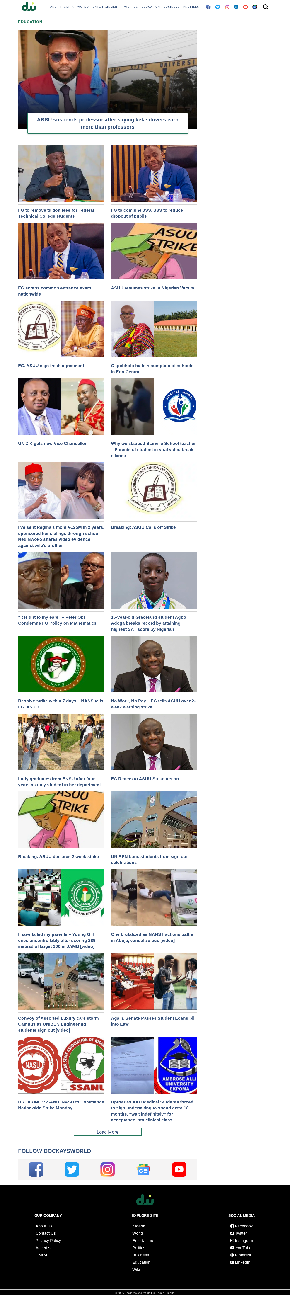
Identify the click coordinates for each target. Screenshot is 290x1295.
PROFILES (191, 6)
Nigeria (138, 1226)
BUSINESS (172, 6)
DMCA (42, 1255)
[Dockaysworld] (30, 7)
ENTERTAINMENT (106, 6)
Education (141, 1262)
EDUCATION (151, 6)
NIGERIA (67, 6)
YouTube (243, 1248)
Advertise (44, 1248)
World (137, 1233)
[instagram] (107, 1169)
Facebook (244, 1226)
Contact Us (46, 1233)
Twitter (241, 1233)
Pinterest (243, 1255)
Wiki (136, 1269)
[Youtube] (179, 1169)
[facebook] (36, 1169)
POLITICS (130, 6)
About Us (44, 1226)
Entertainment (145, 1240)
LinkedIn (242, 1262)
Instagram (244, 1240)
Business (140, 1255)
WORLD (83, 6)
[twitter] (72, 1169)
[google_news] (143, 1169)
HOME (52, 6)
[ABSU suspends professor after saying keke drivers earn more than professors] (108, 87)
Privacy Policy (48, 1240)
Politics (138, 1248)
